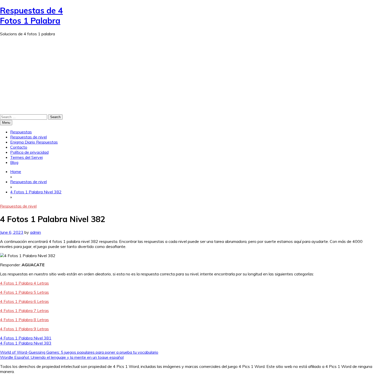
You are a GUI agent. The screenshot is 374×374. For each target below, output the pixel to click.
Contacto (18, 147)
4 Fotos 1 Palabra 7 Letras (24, 310)
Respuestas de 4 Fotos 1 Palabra (31, 15)
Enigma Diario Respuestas (34, 142)
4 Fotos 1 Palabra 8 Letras (24, 319)
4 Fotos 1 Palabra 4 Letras (24, 283)
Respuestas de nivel (28, 136)
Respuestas (21, 131)
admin (35, 232)
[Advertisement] (187, 76)
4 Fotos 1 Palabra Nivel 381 (25, 337)
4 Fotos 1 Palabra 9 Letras (24, 328)
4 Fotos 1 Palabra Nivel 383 (25, 343)
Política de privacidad (29, 152)
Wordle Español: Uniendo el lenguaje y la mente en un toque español (62, 357)
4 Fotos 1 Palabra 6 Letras (24, 301)
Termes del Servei (26, 157)
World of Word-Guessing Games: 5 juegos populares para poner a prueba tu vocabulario (79, 352)
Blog (14, 162)
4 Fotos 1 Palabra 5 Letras (24, 292)
